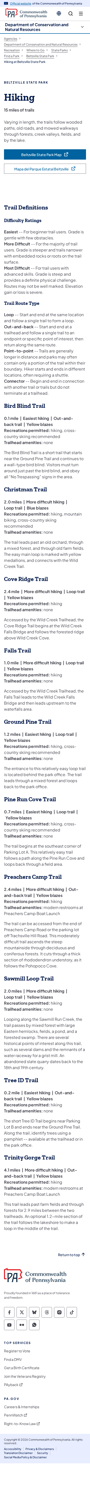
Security (42, 1453)
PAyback (11, 1385)
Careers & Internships (21, 1407)
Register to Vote (17, 1351)
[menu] (81, 14)
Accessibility (12, 1448)
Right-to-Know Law (20, 1424)
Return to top (69, 1255)
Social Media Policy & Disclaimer (25, 1457)
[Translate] (59, 13)
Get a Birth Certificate (22, 1368)
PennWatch (13, 1415)
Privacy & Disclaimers (40, 1448)
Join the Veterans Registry (25, 1376)
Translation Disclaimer (18, 1453)
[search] (71, 14)
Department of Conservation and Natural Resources (36, 27)
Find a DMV (13, 1359)
